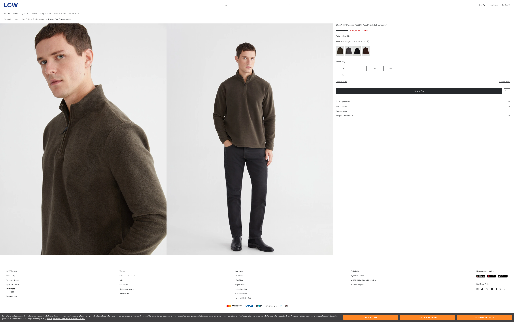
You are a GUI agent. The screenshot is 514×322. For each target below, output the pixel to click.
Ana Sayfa (7, 19)
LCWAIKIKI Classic (345, 24)
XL (375, 68)
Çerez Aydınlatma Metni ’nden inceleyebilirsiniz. (65, 318)
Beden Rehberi (504, 82)
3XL (343, 75)
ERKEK (16, 13)
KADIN (7, 13)
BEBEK (34, 13)
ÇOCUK (25, 13)
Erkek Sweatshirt (39, 19)
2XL (390, 68)
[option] (340, 51)
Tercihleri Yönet (370, 317)
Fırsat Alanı (60, 13)
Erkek (16, 19)
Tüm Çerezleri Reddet (427, 317)
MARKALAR (74, 13)
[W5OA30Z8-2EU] (368, 41)
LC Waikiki (346, 36)
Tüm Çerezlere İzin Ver (484, 317)
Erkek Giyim (26, 19)
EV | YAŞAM (45, 13)
